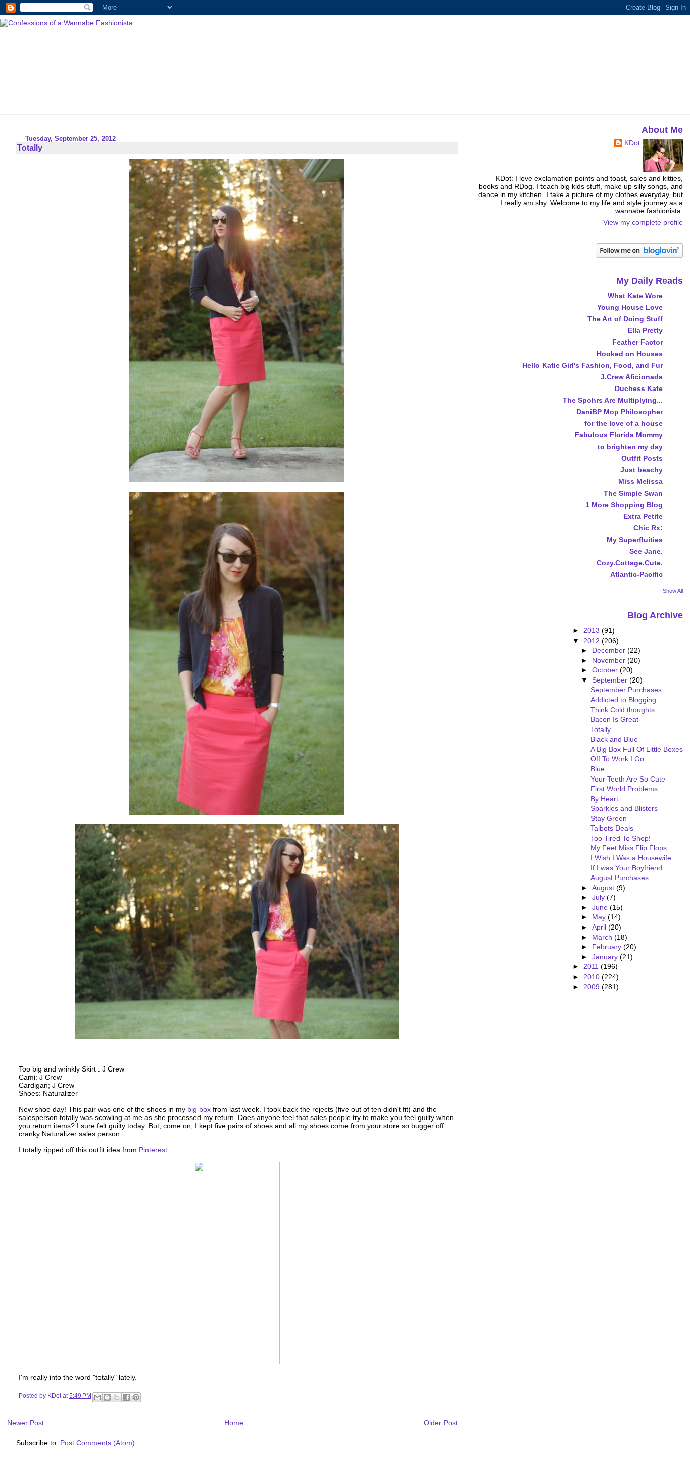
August (604, 888)
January (606, 957)
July (599, 897)
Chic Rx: (648, 528)
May (600, 917)
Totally (600, 729)
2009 (592, 987)
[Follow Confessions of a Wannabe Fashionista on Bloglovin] (639, 255)
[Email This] (97, 1397)
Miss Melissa (640, 481)
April (600, 927)
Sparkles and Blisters (624, 808)
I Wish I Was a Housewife (630, 858)
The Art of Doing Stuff (625, 319)
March (603, 937)
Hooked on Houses (630, 354)
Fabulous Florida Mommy (619, 435)
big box (199, 1109)
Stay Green (608, 818)
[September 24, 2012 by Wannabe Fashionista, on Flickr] (236, 479)
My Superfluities (635, 540)
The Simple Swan (633, 493)
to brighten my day (630, 447)
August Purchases (619, 877)
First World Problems (624, 789)
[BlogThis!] (107, 1397)
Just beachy (641, 470)
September (610, 680)
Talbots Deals (611, 828)
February (607, 947)
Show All (673, 591)
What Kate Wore (635, 295)
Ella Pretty (645, 330)
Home (233, 1423)
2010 (592, 976)
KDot (632, 143)
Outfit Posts (642, 458)
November (609, 660)
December (609, 650)
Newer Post (25, 1423)
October (606, 670)
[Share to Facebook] (126, 1397)
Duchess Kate (639, 388)
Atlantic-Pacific (636, 574)
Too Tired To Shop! (620, 838)
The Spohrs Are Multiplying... (613, 400)
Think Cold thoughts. (623, 710)
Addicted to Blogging (623, 700)
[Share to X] (117, 1397)
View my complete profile (643, 222)
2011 (592, 966)
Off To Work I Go (617, 759)
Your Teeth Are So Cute (627, 779)
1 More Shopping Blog (624, 505)
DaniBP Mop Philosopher (619, 412)
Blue (597, 769)
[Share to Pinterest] (136, 1397)
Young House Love (630, 307)
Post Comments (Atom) (97, 1443)
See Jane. (646, 551)
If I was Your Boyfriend (626, 868)
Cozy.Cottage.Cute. (630, 563)
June (601, 907)
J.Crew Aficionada (632, 377)
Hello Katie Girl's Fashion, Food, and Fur (592, 365)
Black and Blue (614, 739)
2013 (592, 630)
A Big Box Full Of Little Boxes (636, 749)
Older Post (441, 1423)
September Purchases (626, 690)
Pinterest (153, 1150)
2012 (592, 641)
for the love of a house (623, 423)
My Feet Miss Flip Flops (628, 848)
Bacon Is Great (614, 719)
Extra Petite (643, 516)
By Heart (604, 799)
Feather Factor (637, 342)
